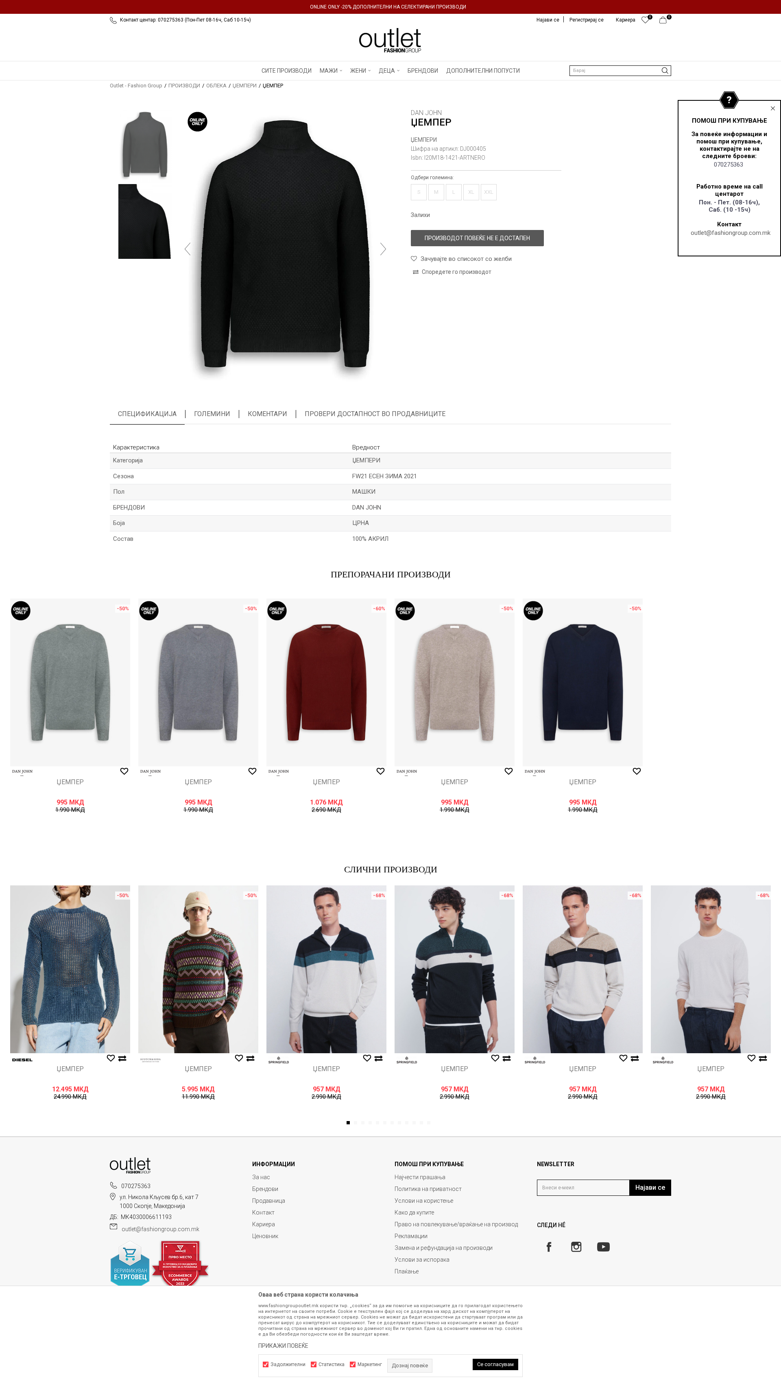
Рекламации (411, 1236)
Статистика (332, 1364)
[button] (620, 70)
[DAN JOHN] (22, 773)
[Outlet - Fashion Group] (390, 40)
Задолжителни (288, 1364)
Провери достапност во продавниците (375, 414)
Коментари (267, 414)
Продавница (268, 1200)
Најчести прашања (420, 1177)
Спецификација (147, 414)
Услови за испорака (422, 1259)
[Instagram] (576, 1247)
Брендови (265, 1189)
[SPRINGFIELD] (278, 1059)
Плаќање (407, 1271)
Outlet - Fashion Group (136, 85)
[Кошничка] (665, 22)
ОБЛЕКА (216, 85)
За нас (261, 1177)
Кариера (263, 1224)
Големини (212, 414)
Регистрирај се (586, 20)
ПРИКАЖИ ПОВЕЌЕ (283, 1346)
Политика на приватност (428, 1189)
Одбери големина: (432, 177)
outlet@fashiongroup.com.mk (730, 232)
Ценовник (265, 1236)
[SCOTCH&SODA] (150, 1059)
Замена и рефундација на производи (444, 1248)
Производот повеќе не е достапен (477, 238)
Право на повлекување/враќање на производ (456, 1224)
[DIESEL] (22, 1059)
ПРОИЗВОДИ (184, 85)
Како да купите (414, 1212)
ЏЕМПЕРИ (245, 85)
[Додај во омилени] (124, 771)
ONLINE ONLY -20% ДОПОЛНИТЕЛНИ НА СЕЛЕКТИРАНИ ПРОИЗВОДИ (388, 7)
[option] (390, 7)
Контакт (263, 1212)
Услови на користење (424, 1200)
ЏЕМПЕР (70, 782)
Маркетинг (370, 1364)
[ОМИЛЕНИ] (645, 22)
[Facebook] (549, 1247)
